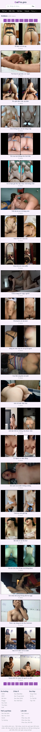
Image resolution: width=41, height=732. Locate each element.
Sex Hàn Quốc (18, 698)
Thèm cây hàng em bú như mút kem (20, 623)
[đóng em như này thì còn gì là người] (20, 336)
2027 (3, 696)
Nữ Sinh (4, 698)
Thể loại (4, 11)
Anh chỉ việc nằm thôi (20, 403)
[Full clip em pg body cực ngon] (20, 61)
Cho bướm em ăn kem (20, 321)
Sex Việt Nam (18, 700)
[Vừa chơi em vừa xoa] (20, 226)
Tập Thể (32, 700)
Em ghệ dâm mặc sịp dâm (20, 101)
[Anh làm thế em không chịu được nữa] (20, 419)
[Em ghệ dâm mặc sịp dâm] (20, 89)
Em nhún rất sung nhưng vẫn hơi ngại (20, 595)
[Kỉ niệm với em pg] (20, 34)
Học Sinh (4, 703)
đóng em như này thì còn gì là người (20, 348)
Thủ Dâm (4, 705)
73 (26, 20)
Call (3, 707)
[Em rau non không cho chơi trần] (20, 144)
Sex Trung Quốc (19, 696)
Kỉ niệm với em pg (20, 46)
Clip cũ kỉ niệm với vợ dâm (20, 650)
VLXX (3, 718)
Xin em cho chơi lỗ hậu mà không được (20, 568)
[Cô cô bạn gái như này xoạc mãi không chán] (20, 171)
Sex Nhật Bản (18, 694)
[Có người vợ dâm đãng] (20, 446)
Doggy (3, 700)
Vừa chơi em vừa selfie (20, 266)
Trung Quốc (34, 11)
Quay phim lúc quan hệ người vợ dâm (20, 678)
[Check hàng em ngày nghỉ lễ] (20, 281)
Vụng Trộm (33, 694)
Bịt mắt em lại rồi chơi (20, 540)
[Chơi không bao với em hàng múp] (20, 116)
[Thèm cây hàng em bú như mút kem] (20, 611)
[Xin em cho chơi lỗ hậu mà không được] (20, 556)
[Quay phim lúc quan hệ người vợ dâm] (20, 666)
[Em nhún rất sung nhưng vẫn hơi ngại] (20, 583)
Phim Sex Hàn (26, 720)
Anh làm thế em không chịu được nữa (20, 431)
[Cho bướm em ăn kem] (20, 309)
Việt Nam (19, 11)
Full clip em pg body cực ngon (20, 74)
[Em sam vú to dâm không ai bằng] (20, 473)
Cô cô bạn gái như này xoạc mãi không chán (20, 183)
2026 (3, 694)
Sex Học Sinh (6, 715)
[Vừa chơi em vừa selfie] (20, 254)
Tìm (33, 6)
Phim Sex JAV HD (27, 722)
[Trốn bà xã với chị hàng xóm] (20, 199)
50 (21, 20)
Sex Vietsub (25, 713)
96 (31, 20)
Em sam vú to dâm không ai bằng (20, 486)
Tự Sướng (5, 720)
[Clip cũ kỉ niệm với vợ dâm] (20, 638)
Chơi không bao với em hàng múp (20, 129)
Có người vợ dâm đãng (20, 458)
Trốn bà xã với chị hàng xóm (20, 211)
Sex (23, 715)
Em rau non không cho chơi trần (20, 156)
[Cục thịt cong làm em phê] (20, 364)
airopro (21, 2)
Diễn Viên (12, 11)
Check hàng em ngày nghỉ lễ (20, 293)
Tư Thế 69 (33, 698)
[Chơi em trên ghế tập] (20, 501)
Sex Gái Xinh (5, 713)
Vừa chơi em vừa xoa (20, 238)
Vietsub (27, 11)
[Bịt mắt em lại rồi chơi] (20, 528)
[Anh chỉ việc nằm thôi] (20, 391)
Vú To (31, 696)
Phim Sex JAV (26, 718)
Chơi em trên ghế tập (20, 513)
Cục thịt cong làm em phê (21, 376)
